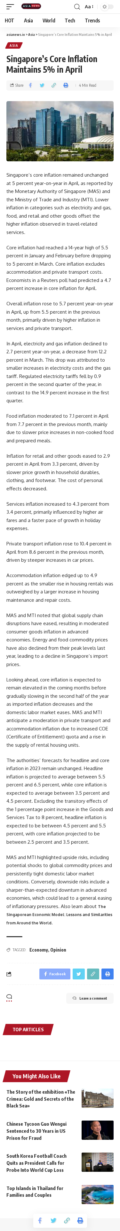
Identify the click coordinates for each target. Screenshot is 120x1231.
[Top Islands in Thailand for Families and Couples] (98, 1194)
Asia (14, 45)
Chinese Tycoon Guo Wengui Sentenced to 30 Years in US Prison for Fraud (36, 1131)
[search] (77, 7)
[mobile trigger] (11, 6)
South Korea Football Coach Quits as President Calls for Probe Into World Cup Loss (36, 1163)
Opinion (58, 950)
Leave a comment (93, 998)
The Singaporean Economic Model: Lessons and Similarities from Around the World (59, 914)
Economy (38, 950)
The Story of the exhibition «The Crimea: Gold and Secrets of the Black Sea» (40, 1099)
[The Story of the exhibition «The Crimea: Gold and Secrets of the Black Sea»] (98, 1098)
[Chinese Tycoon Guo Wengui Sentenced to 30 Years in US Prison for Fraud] (98, 1130)
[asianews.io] (32, 6)
